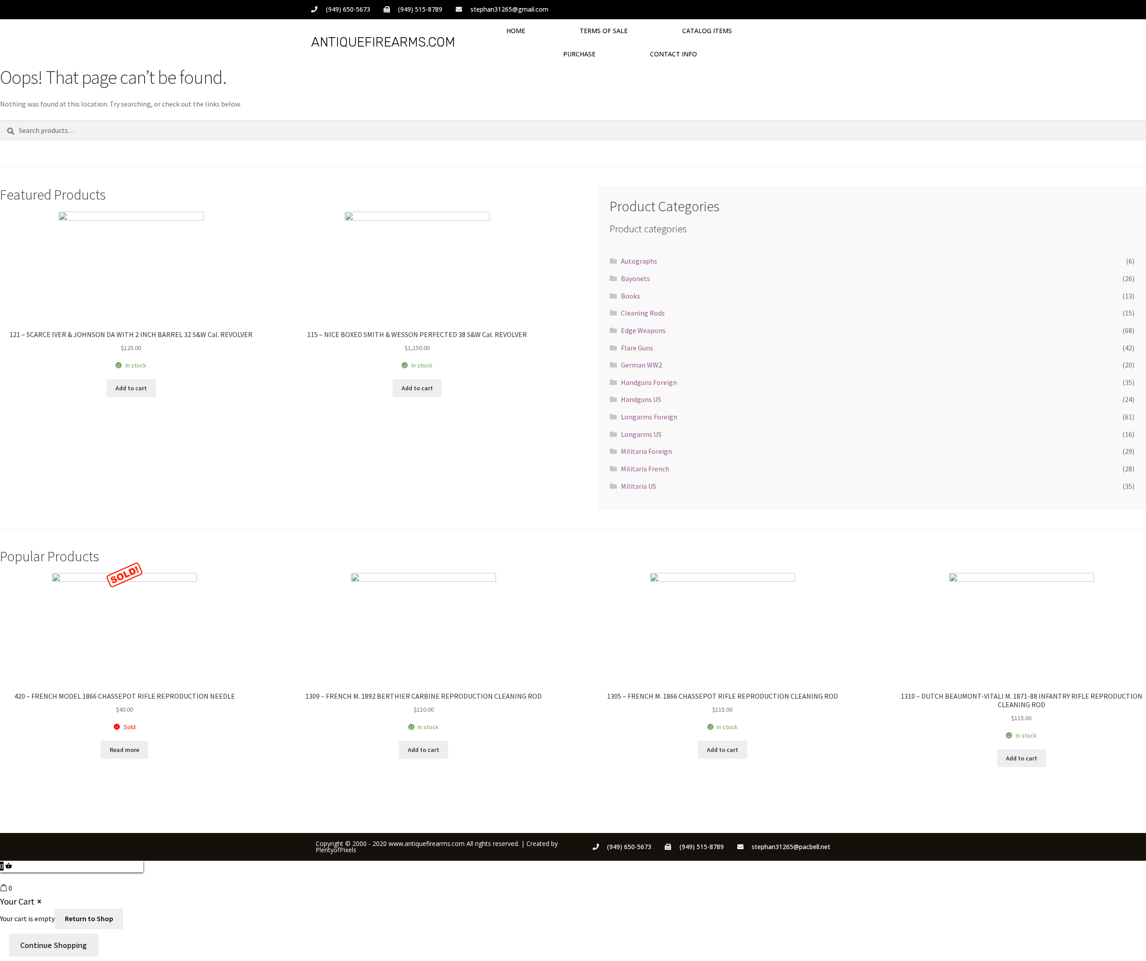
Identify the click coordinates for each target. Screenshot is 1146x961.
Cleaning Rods (643, 312)
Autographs (639, 260)
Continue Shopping (53, 945)
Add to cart (131, 388)
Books (630, 295)
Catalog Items (707, 30)
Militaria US (638, 486)
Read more (124, 750)
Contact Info (673, 54)
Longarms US (641, 434)
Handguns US (641, 399)
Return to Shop (89, 918)
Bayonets (635, 278)
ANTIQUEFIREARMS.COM (383, 42)
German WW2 (641, 364)
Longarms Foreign (649, 416)
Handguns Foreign (649, 382)
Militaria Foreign (646, 451)
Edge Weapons (643, 330)
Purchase (579, 54)
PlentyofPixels (336, 850)
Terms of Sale (604, 30)
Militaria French (645, 468)
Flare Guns (637, 347)
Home (515, 30)
